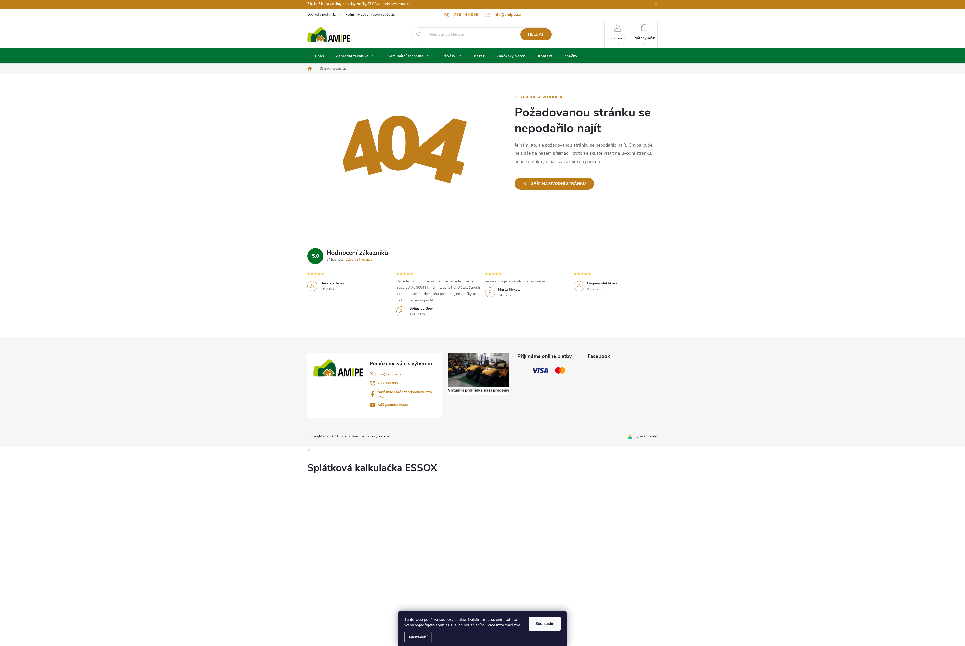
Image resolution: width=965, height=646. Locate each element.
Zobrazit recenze (360, 259)
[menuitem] (318, 56)
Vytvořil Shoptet (646, 436)
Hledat (536, 34)
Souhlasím (544, 623)
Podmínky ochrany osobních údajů (370, 14)
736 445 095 (388, 383)
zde (517, 625)
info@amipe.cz (389, 374)
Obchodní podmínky (322, 14)
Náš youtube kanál (393, 405)
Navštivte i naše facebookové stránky (405, 394)
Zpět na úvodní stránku (558, 183)
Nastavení (418, 637)
